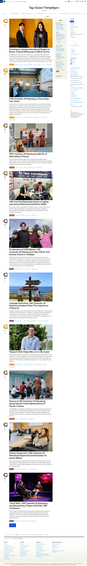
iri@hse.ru (72, 104)
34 (46, 534)
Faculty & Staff (6, 552)
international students (28, 64)
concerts (20, 167)
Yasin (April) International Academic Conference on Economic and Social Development (43, 555)
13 (28, 534)
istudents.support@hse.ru (75, 80)
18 (38, 534)
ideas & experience (19, 64)
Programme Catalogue (24, 545)
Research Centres (39, 545)
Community (72, 30)
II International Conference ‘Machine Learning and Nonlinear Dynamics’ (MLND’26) (60, 49)
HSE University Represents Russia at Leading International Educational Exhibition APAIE (28, 203)
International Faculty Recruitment (76, 102)
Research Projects (39, 547)
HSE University (6, 538)
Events (60, 20)
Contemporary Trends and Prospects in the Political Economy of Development (60, 37)
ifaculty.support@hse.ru (74, 100)
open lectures (17, 521)
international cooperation (20, 215)
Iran (29, 469)
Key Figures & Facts (7, 545)
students (25, 167)
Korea (44, 64)
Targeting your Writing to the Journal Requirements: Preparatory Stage (60, 65)
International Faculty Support (76, 98)
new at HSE (17, 469)
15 (32, 534)
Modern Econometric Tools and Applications (60, 57)
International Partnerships (8, 550)
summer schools (28, 268)
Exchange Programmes (24, 550)
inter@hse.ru (72, 70)
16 (34, 534)
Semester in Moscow (24, 554)
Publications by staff (55, 544)
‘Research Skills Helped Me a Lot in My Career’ (29, 351)
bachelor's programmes (32, 320)
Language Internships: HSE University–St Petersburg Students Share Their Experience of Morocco (28, 305)
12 (26, 534)
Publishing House (55, 547)
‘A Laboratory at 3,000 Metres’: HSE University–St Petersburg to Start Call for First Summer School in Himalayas (29, 252)
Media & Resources (57, 542)
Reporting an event (31, 167)
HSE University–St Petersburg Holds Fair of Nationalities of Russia (28, 155)
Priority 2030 (72, 37)
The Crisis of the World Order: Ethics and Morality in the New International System (60, 27)
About (6, 542)
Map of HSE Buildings (74, 74)
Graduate (22, 549)
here (49, 563)
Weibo (73, 62)
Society (71, 28)
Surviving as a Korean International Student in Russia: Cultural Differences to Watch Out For (29, 50)
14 (30, 534)
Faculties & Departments (8, 549)
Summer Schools (23, 552)
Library (53, 549)
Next (12, 525)
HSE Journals (54, 545)
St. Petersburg (48, 64)
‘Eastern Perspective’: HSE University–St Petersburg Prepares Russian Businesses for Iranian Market (28, 455)
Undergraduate (23, 547)
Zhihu (73, 63)
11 (24, 534)
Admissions (72, 23)
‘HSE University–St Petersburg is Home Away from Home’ (29, 100)
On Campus (72, 32)
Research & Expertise (74, 27)
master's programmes (37, 64)
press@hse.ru (73, 94)
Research (38, 542)
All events (59, 76)
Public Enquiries (7, 558)
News (12, 538)
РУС (75, 1)
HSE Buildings (6, 554)
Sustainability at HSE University (9, 547)
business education (23, 469)
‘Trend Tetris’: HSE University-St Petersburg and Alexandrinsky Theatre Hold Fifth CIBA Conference (28, 506)
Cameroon (45, 117)
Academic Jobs (39, 552)
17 (36, 534)
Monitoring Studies (39, 549)
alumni (16, 167)
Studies (22, 542)
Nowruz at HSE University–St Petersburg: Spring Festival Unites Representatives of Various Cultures (27, 403)
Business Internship (23, 555)
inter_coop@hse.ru (74, 89)
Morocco (39, 320)
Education (72, 25)
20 (42, 534)
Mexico (45, 364)
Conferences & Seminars (40, 550)
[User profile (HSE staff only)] (82, 1)
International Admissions (75, 68)
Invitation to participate (19, 268)
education (28, 215)
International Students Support (76, 78)
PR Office (72, 92)
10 (22, 534)
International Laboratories (40, 544)
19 (40, 534)
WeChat (73, 60)
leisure (16, 418)
